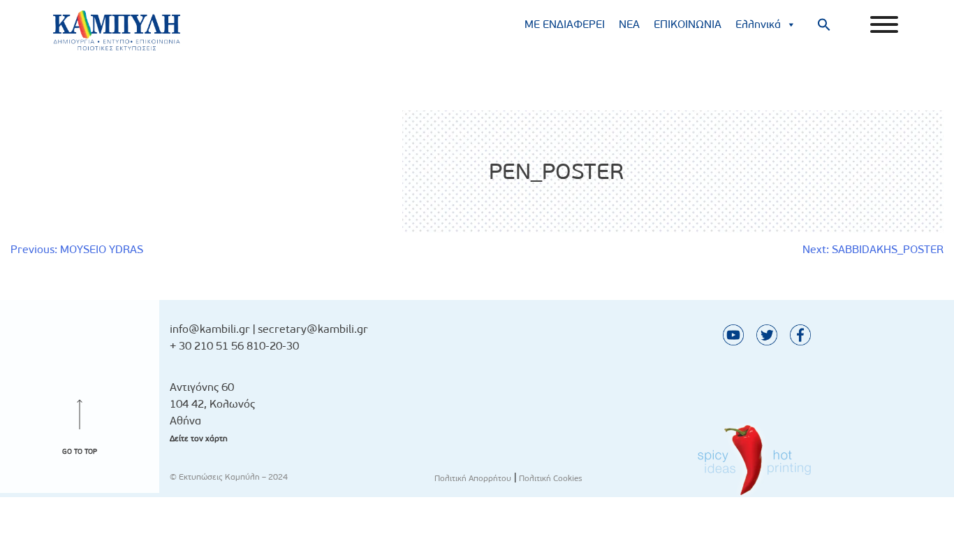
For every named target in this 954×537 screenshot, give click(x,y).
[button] (824, 24)
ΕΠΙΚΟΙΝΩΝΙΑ (687, 24)
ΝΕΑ (629, 24)
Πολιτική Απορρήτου (472, 478)
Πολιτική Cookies (550, 478)
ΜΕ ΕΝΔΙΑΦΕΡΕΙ (564, 24)
